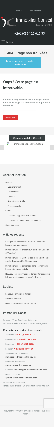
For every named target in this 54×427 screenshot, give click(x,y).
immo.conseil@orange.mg (18, 365)
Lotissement (13, 192)
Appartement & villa (16, 201)
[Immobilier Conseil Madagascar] (27, 22)
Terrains (11, 196)
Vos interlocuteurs (13, 299)
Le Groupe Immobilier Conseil (18, 294)
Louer (7, 211)
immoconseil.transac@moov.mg (20, 357)
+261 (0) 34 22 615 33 (29, 33)
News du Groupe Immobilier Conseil (20, 303)
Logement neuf (14, 187)
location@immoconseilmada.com (30, 370)
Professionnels (14, 206)
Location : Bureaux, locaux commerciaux (25, 220)
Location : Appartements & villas (22, 215)
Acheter (8, 182)
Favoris (18, 10)
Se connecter (34, 10)
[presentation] (2, 147)
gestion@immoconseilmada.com (21, 378)
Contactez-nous (12, 225)
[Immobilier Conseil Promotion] (27, 152)
